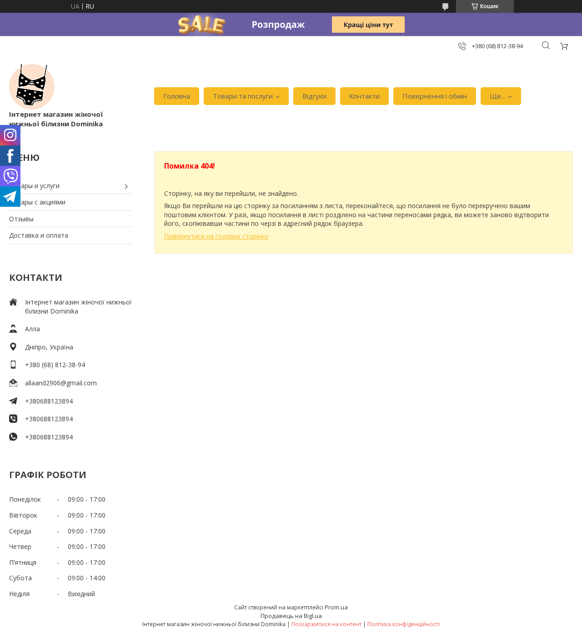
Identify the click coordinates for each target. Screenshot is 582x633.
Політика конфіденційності (403, 624)
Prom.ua (336, 607)
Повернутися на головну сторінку (216, 236)
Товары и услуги (34, 185)
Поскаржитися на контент (326, 624)
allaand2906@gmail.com (61, 383)
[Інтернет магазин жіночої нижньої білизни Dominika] (32, 87)
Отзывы (21, 218)
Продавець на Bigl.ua (291, 616)
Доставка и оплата (38, 235)
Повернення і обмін (434, 95)
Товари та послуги (243, 95)
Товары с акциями (37, 202)
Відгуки (314, 95)
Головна (176, 95)
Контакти (364, 95)
